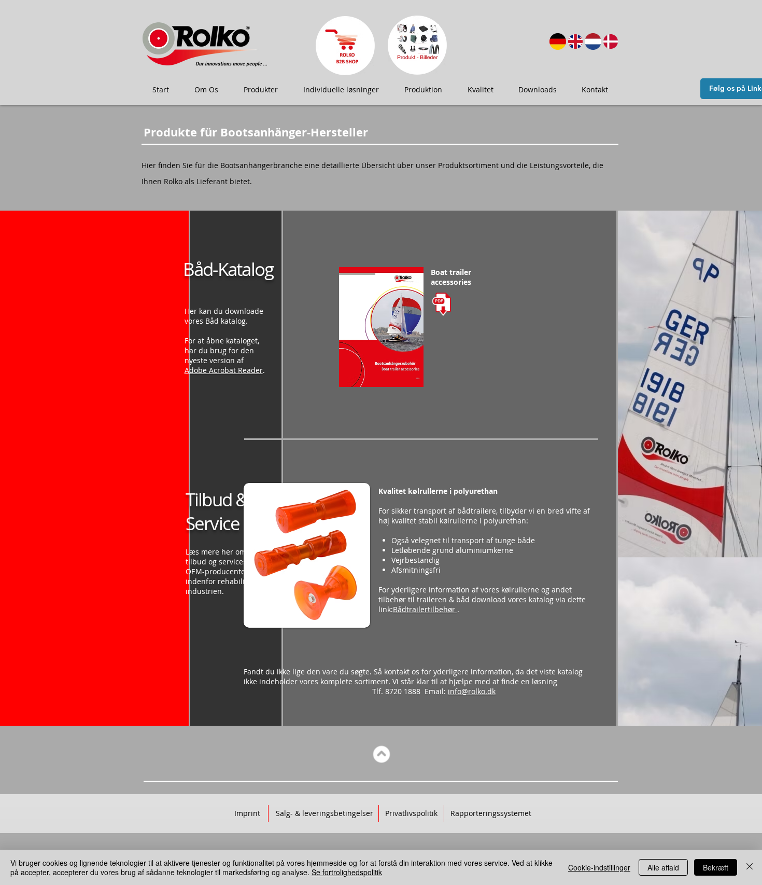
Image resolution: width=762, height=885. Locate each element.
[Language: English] (575, 41)
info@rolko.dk (472, 691)
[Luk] (749, 867)
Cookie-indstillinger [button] (599, 867)
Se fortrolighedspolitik (347, 872)
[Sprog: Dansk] (610, 41)
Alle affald (663, 867)
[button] (206, 90)
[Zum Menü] (381, 754)
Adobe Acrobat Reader (224, 370)
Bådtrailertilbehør (425, 609)
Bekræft (715, 867)
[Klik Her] (344, 45)
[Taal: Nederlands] (593, 41)
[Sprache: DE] (557, 41)
